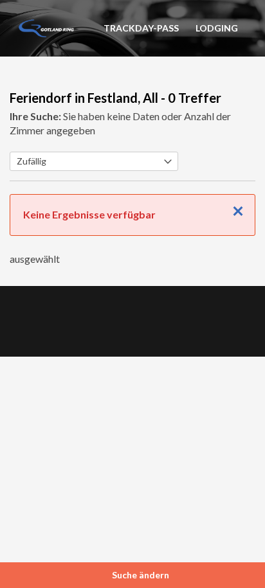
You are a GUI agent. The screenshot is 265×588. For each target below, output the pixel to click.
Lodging (217, 27)
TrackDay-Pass (141, 27)
